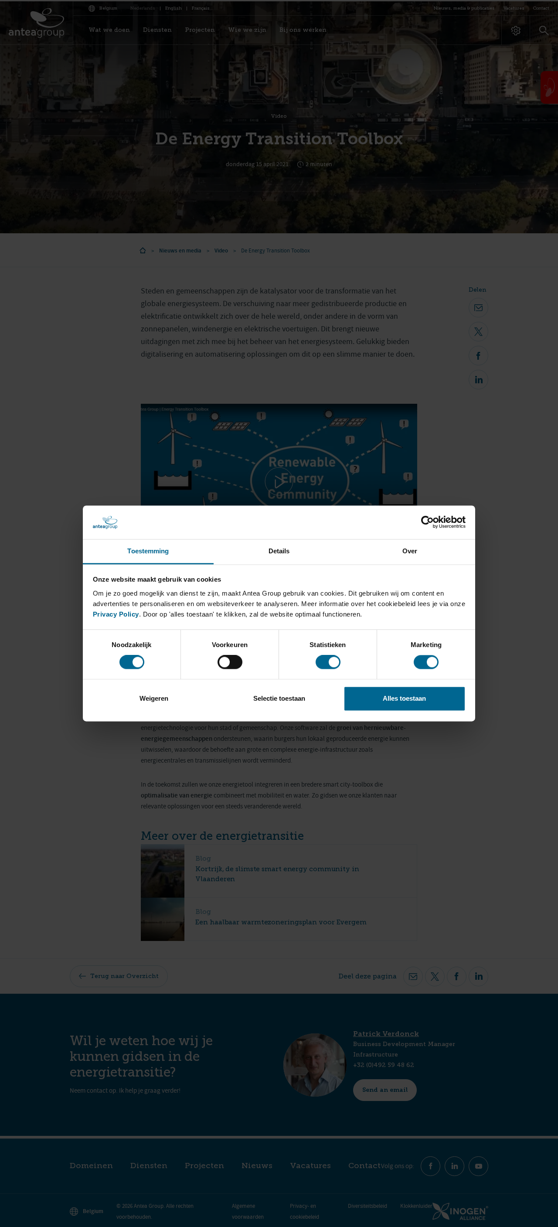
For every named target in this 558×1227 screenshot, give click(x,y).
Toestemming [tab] (148, 551)
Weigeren (154, 698)
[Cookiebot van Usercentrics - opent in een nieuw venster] (427, 522)
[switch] (230, 662)
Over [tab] (409, 551)
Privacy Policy (116, 614)
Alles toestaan (404, 698)
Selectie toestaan (279, 698)
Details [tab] (279, 551)
